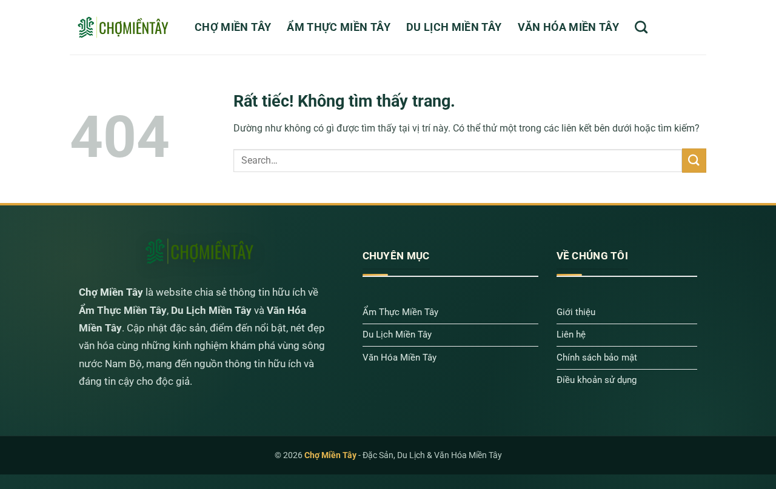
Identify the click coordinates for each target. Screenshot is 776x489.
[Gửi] (694, 160)
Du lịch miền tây (454, 27)
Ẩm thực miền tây (338, 27)
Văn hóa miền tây (569, 27)
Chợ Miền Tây (233, 27)
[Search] (641, 27)
